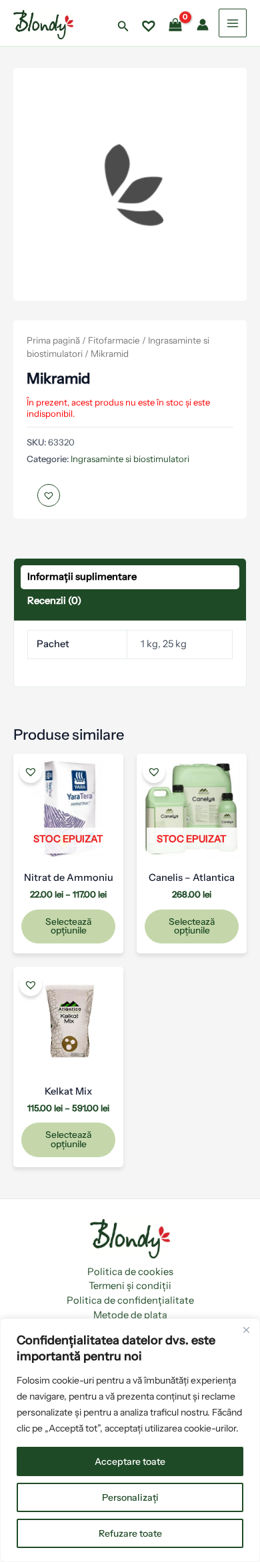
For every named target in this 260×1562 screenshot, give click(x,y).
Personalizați (130, 1497)
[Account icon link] (203, 25)
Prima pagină (53, 340)
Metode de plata (130, 1315)
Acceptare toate (130, 1461)
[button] (123, 26)
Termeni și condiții (130, 1286)
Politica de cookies (130, 1272)
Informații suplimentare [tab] (82, 577)
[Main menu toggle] (233, 23)
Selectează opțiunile (68, 926)
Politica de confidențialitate (130, 1300)
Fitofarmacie (114, 340)
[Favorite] (148, 24)
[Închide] (246, 1330)
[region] (130, 1440)
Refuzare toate (130, 1533)
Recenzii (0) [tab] (54, 601)
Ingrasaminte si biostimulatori (130, 458)
